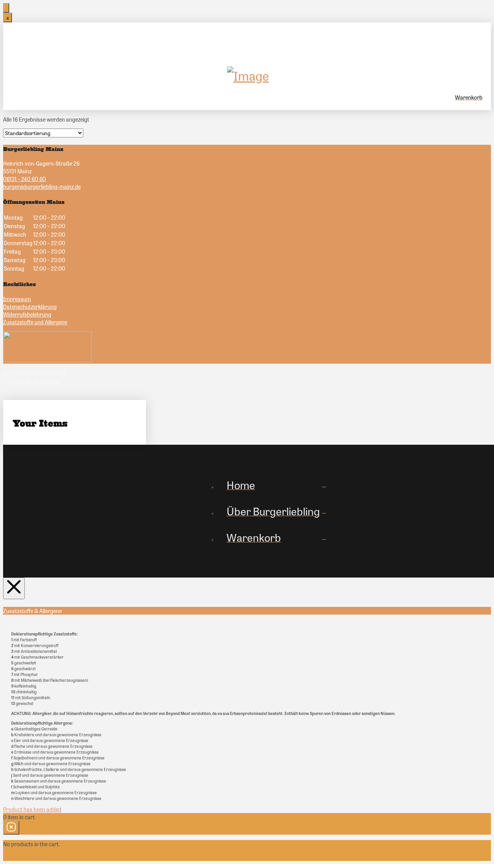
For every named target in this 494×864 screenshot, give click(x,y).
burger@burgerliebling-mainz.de (42, 186)
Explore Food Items (26, 857)
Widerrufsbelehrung (27, 314)
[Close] (6, 8)
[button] (248, 42)
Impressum (17, 299)
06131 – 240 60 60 (24, 179)
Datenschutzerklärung (30, 306)
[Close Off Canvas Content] (14, 588)
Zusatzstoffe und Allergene (35, 322)
